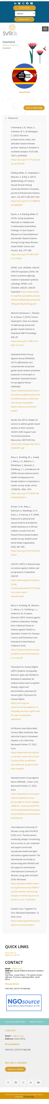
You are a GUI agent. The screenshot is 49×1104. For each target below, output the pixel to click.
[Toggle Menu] (45, 29)
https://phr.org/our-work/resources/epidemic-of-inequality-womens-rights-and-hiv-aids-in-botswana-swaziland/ (25, 711)
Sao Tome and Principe (14, 1022)
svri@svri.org (16, 968)
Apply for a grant (12, 955)
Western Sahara (36, 1022)
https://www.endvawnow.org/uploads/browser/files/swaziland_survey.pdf (25, 653)
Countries (13, 45)
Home (5, 45)
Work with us (10, 953)
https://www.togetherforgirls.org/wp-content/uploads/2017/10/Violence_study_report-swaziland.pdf (25, 588)
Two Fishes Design (28, 1097)
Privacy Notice (12, 984)
